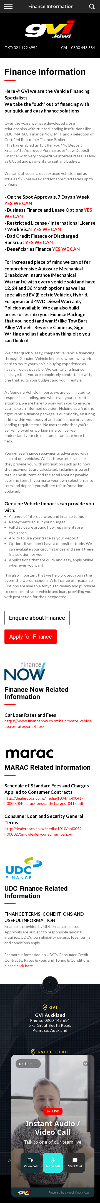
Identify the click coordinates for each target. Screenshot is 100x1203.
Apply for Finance (30, 636)
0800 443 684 (83, 47)
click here (25, 965)
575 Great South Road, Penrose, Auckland (50, 1028)
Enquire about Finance (37, 618)
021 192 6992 (26, 47)
